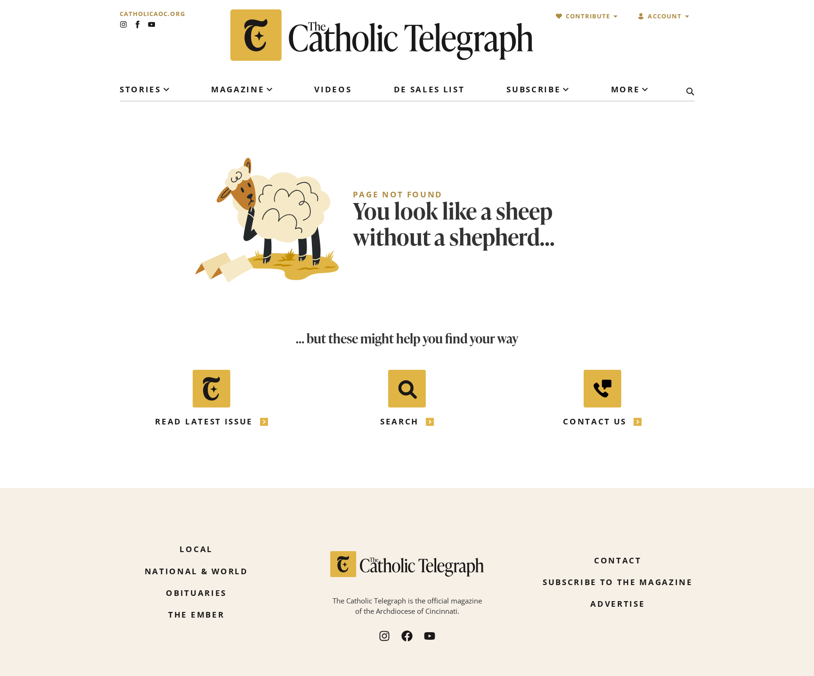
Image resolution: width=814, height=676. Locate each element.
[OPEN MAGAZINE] (269, 89)
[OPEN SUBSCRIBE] (566, 89)
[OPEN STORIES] (166, 89)
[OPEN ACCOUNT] (687, 16)
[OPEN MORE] (645, 89)
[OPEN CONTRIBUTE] (615, 16)
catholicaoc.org (152, 13)
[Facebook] (407, 636)
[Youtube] (151, 24)
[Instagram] (123, 24)
